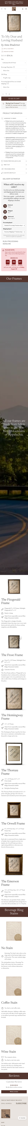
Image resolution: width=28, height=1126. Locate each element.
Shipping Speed (7, 229)
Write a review (14, 1091)
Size (2, 59)
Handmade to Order (10, 118)
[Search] (5, 9)
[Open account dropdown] (22, 9)
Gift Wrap (4, 74)
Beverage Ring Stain (7, 67)
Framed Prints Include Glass (12, 161)
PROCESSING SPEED (9, 169)
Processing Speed (7, 222)
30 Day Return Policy (9, 173)
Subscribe (21, 1103)
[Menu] (2, 9)
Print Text (7, 164)
